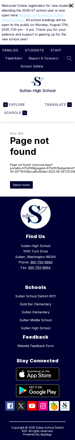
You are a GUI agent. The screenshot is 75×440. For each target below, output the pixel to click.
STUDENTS (34, 50)
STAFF (56, 50)
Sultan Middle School (35, 320)
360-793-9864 (39, 268)
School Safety (31, 66)
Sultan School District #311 (35, 296)
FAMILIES (10, 50)
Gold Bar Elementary (35, 304)
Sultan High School (35, 328)
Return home (21, 185)
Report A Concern (43, 58)
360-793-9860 (41, 262)
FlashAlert (14, 58)
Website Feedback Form (35, 346)
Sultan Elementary (36, 312)
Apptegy (46, 434)
